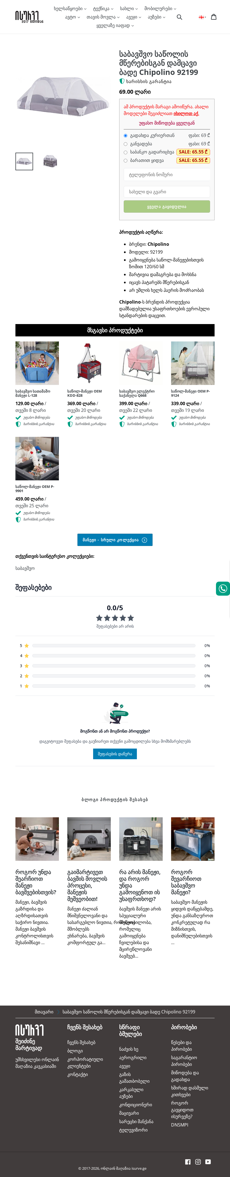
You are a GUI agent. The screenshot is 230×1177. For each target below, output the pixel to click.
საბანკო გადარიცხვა (151, 152)
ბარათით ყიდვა (146, 160)
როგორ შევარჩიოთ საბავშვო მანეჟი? (186, 882)
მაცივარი (129, 1113)
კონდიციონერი (135, 1105)
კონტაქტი (77, 1074)
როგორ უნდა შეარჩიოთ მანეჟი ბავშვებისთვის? (35, 882)
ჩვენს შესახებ (81, 1042)
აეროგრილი (132, 1057)
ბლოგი (75, 1051)
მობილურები (158, 8)
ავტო (71, 17)
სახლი (127, 8)
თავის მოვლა (102, 17)
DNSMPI (179, 1125)
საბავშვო (25, 568)
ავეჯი (132, 17)
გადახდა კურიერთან (151, 135)
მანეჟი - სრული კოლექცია (112, 539)
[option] (20, 163)
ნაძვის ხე (128, 1049)
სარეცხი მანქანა (136, 1121)
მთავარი (44, 1012)
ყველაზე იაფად (113, 25)
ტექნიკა (102, 8)
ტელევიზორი (133, 1130)
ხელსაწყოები (69, 8)
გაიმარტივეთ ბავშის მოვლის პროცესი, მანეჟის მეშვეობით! (87, 885)
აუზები (155, 17)
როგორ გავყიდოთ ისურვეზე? (182, 1109)
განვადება (140, 144)
